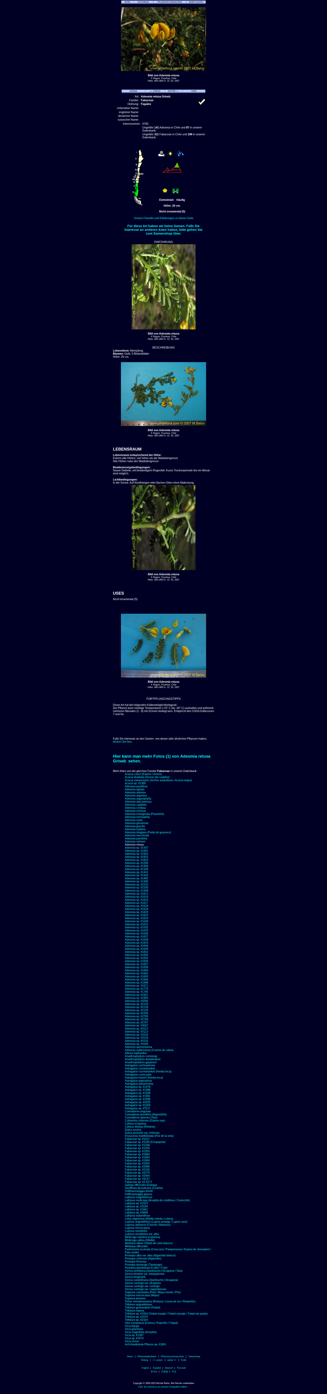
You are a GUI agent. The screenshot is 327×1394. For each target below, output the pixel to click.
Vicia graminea (134, 1329)
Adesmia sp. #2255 (136, 1013)
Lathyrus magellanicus (138, 1197)
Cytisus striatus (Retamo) (140, 1126)
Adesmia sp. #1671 (136, 985)
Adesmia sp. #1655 (136, 961)
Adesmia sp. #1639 (136, 939)
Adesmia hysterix (135, 829)
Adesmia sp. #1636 (136, 933)
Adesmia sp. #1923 (136, 859)
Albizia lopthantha (136, 1053)
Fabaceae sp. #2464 (137, 1175)
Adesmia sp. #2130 (136, 1010)
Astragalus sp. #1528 (137, 1092)
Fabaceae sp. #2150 (137, 1169)
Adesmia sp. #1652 (136, 951)
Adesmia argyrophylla (138, 798)
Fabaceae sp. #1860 (137, 1154)
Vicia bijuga (132, 1326)
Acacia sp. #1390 (135, 783)
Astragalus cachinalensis (140, 1065)
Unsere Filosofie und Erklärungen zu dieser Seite (163, 218)
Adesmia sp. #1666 (136, 979)
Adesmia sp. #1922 (136, 856)
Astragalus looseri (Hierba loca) (144, 1077)
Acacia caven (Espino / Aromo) (143, 774)
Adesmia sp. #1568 (136, 890)
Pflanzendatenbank (146, 1356)
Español (157, 1368)
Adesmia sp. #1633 (136, 930)
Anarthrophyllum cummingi (141, 1056)
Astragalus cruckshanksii (140, 1068)
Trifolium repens (134, 1310)
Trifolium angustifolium (138, 1304)
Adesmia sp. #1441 (136, 872)
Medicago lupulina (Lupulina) (142, 1237)
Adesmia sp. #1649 (136, 948)
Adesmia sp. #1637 (136, 936)
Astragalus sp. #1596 (137, 1099)
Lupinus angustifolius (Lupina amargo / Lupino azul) (156, 1221)
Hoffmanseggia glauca (138, 1194)
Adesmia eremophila (137, 817)
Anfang (144, 1360)
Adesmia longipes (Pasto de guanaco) (148, 832)
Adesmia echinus (135, 810)
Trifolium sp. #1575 (136, 1316)
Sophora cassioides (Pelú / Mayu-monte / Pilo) (153, 1292)
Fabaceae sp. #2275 (137, 1172)
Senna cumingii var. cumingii (142, 1286)
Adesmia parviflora (136, 786)
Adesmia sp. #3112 (136, 1028)
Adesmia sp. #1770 (136, 988)
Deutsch (169, 1368)
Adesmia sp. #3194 (136, 1043)
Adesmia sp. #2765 (136, 1016)
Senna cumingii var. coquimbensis (145, 1289)
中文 (174, 1371)
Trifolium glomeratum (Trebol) (142, 1307)
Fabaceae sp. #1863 (137, 1157)
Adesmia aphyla (134, 789)
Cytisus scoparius (135, 1123)
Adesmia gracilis (135, 826)
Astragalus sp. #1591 (137, 1096)
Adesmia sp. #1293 (136, 863)
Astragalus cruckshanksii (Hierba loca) (148, 1071)
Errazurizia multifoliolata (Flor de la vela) (149, 1135)
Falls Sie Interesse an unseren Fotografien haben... (163, 1386)
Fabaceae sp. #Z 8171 (138, 1181)
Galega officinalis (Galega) (141, 1184)
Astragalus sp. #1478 (137, 1086)
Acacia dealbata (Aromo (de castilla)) (147, 777)
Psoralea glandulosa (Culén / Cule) (146, 1267)
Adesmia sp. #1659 (136, 967)
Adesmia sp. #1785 (136, 991)
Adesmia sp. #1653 (136, 955)
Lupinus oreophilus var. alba (142, 1234)
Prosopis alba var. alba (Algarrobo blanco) (150, 1255)
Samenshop (194, 1356)
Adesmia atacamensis (138, 801)
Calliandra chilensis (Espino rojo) (145, 1120)
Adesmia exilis (134, 820)
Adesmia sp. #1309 (136, 866)
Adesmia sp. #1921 (136, 994)
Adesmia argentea (136, 795)
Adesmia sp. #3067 (136, 1025)
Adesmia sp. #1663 (136, 976)
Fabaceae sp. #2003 (137, 1163)
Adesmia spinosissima (138, 1047)
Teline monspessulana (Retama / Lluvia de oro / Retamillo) (160, 1301)
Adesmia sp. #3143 (136, 1037)
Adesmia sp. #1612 (136, 893)
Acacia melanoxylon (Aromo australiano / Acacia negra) (158, 780)
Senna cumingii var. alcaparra (143, 1283)
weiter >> (171, 1360)
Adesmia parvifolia (136, 838)
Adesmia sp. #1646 (136, 945)
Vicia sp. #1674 (134, 1338)
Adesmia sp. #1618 (136, 905)
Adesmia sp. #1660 (136, 970)
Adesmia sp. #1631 (136, 924)
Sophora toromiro (135, 1298)
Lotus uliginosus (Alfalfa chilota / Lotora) (149, 1218)
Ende (183, 1360)
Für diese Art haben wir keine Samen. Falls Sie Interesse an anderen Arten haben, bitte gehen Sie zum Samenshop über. (163, 229)
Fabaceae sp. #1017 (137, 1138)
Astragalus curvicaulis (138, 1074)
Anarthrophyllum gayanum (141, 1062)
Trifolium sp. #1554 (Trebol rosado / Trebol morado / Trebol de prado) (166, 1313)
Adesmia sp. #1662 (136, 973)
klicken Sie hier (122, 741)
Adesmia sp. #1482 (136, 878)
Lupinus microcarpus (137, 1227)
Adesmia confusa (135, 807)
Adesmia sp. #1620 (136, 912)
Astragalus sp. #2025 (137, 1102)
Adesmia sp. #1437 (136, 847)
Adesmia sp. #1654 (136, 958)
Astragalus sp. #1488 (137, 1089)
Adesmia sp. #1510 (136, 884)
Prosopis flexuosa (135, 1261)
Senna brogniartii (135, 1276)
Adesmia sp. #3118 (136, 1034)
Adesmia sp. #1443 (136, 875)
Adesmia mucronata (137, 835)
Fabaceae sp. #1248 (137, 1145)
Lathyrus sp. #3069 (136, 1212)
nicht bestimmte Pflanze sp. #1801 (145, 1344)
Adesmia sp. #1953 (136, 997)
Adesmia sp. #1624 (136, 918)
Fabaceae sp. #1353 (137, 1151)
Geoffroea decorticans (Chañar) (144, 1188)
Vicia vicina (132, 1341)
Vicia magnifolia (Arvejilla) (141, 1332)
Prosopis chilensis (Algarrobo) (143, 1258)
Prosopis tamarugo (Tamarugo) (143, 1264)
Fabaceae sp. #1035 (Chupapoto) (145, 1142)
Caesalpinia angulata (138, 1111)
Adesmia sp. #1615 (136, 899)
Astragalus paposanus (138, 1080)
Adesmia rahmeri (135, 841)
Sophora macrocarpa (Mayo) (142, 1295)
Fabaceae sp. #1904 (137, 1160)
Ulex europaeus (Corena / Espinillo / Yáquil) (151, 1322)
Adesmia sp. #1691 (136, 850)
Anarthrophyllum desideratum (142, 1059)
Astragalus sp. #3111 (137, 1108)
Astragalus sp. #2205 (137, 1105)
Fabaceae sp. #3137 (137, 1178)
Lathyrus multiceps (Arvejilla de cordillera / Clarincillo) (157, 1200)
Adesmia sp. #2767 (136, 1022)
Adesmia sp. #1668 (136, 982)
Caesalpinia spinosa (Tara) (141, 1117)
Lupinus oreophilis (136, 1230)
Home (130, 1356)
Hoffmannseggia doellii (139, 1191)
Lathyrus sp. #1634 (136, 1206)
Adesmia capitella (135, 804)
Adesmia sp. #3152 (136, 1040)
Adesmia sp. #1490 (136, 881)
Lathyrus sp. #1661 (136, 1209)
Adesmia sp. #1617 (136, 902)
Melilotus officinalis (136, 1246)
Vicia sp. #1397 (134, 1335)
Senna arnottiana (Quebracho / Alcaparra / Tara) (153, 1270)
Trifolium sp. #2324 (136, 1319)
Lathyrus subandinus (137, 1215)
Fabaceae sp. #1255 (137, 1148)
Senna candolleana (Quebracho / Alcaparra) (151, 1280)
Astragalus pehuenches (139, 1083)
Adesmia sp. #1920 (136, 853)
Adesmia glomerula (136, 823)
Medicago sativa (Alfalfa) (140, 1240)
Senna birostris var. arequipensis (144, 1273)
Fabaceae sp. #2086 (137, 1166)
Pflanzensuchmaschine (172, 1356)
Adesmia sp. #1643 (136, 942)
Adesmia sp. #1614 (136, 896)
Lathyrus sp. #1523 (136, 1203)
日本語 (164, 1371)
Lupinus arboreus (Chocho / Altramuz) (147, 1224)
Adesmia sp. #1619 (136, 909)
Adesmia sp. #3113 (136, 1031)
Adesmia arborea (135, 792)
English (145, 1368)
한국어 (154, 1371)
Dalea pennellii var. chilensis (142, 1132)
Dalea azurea (133, 1129)
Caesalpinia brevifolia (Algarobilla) (146, 1114)
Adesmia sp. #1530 (136, 887)
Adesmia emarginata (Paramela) (144, 813)
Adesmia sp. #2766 (136, 1019)
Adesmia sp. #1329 (136, 869)
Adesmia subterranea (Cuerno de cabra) (149, 1050)
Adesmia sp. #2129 (136, 1007)
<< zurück (158, 1360)
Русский (181, 1368)
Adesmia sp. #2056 (136, 1001)
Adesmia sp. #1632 (136, 927)
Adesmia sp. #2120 (136, 1004)
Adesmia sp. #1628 (136, 921)
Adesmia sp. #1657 (136, 964)
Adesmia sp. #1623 (136, 915)
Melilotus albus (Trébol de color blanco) (148, 1243)
